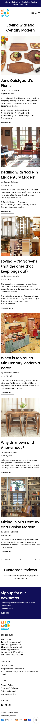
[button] (36, 13)
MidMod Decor (12, 713)
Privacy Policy (7, 685)
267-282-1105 (7, 665)
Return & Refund (8, 691)
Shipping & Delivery (9, 688)
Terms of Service (8, 694)
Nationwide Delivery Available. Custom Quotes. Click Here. (21, 3)
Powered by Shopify (8, 716)
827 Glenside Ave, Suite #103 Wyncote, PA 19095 (19, 672)
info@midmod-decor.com (12, 668)
